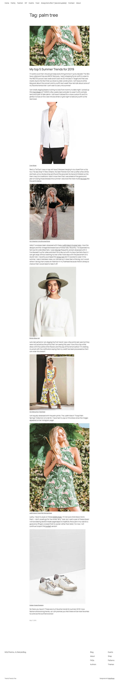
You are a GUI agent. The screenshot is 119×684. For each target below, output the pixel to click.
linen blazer (37, 92)
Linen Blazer (33, 165)
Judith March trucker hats (71, 245)
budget (48, 526)
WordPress (111, 678)
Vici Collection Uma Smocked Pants (40, 241)
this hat (58, 250)
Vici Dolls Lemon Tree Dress (37, 412)
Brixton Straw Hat (35, 338)
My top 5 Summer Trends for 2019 (52, 69)
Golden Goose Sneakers (36, 605)
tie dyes (83, 179)
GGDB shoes (57, 517)
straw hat (60, 257)
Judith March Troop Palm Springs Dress (41, 513)
